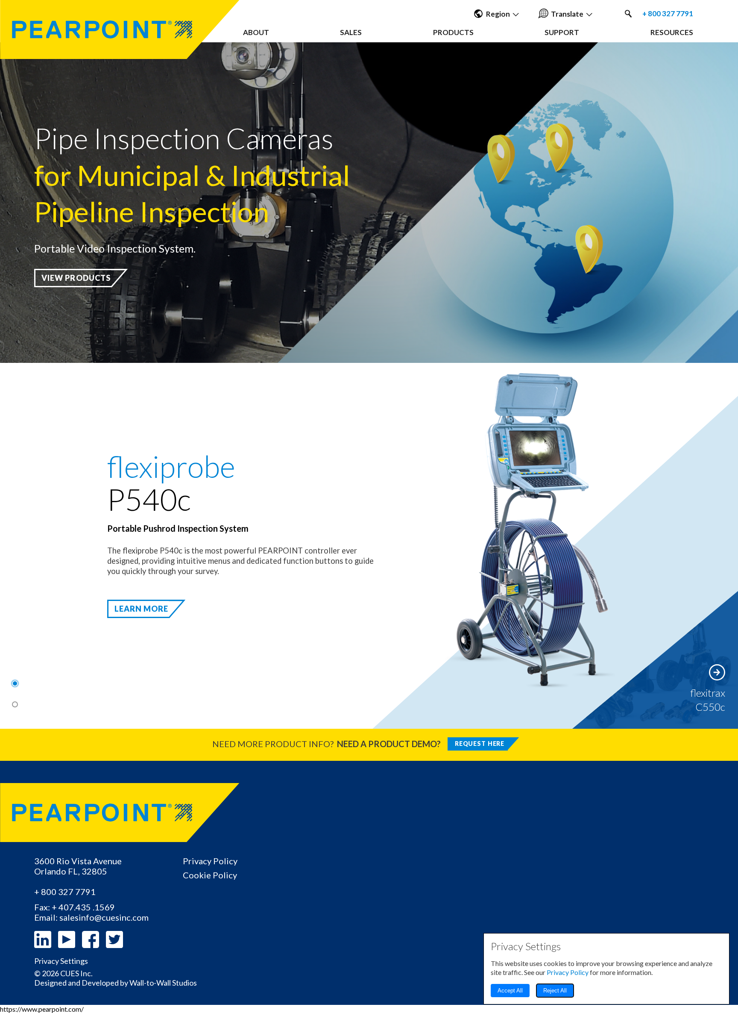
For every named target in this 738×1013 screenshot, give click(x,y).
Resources (671, 32)
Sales (351, 32)
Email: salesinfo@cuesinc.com (91, 917)
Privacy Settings (61, 961)
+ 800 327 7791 (667, 13)
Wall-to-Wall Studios (163, 982)
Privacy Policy (210, 861)
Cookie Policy (210, 875)
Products (453, 32)
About (256, 32)
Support (562, 32)
